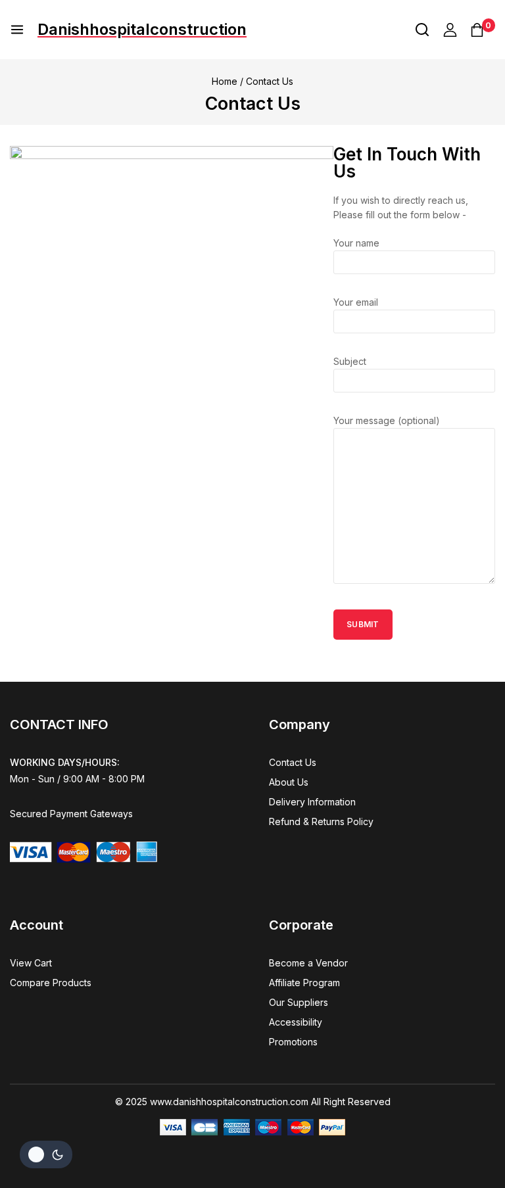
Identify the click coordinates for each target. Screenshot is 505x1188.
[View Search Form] (422, 29)
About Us (288, 782)
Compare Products (50, 982)
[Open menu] (17, 29)
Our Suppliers (298, 1002)
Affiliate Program (304, 982)
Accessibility (295, 1022)
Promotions (293, 1041)
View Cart (31, 962)
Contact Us (292, 762)
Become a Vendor (308, 962)
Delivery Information (312, 801)
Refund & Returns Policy (321, 821)
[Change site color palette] (46, 1154)
